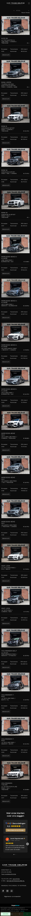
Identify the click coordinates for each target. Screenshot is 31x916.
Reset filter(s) (26, 12)
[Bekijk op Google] (7, 839)
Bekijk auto (5, 54)
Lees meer (22, 911)
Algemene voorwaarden (12, 896)
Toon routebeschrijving (8, 874)
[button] (3, 844)
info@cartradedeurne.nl (16, 881)
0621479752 (16, 879)
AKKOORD (5, 914)
